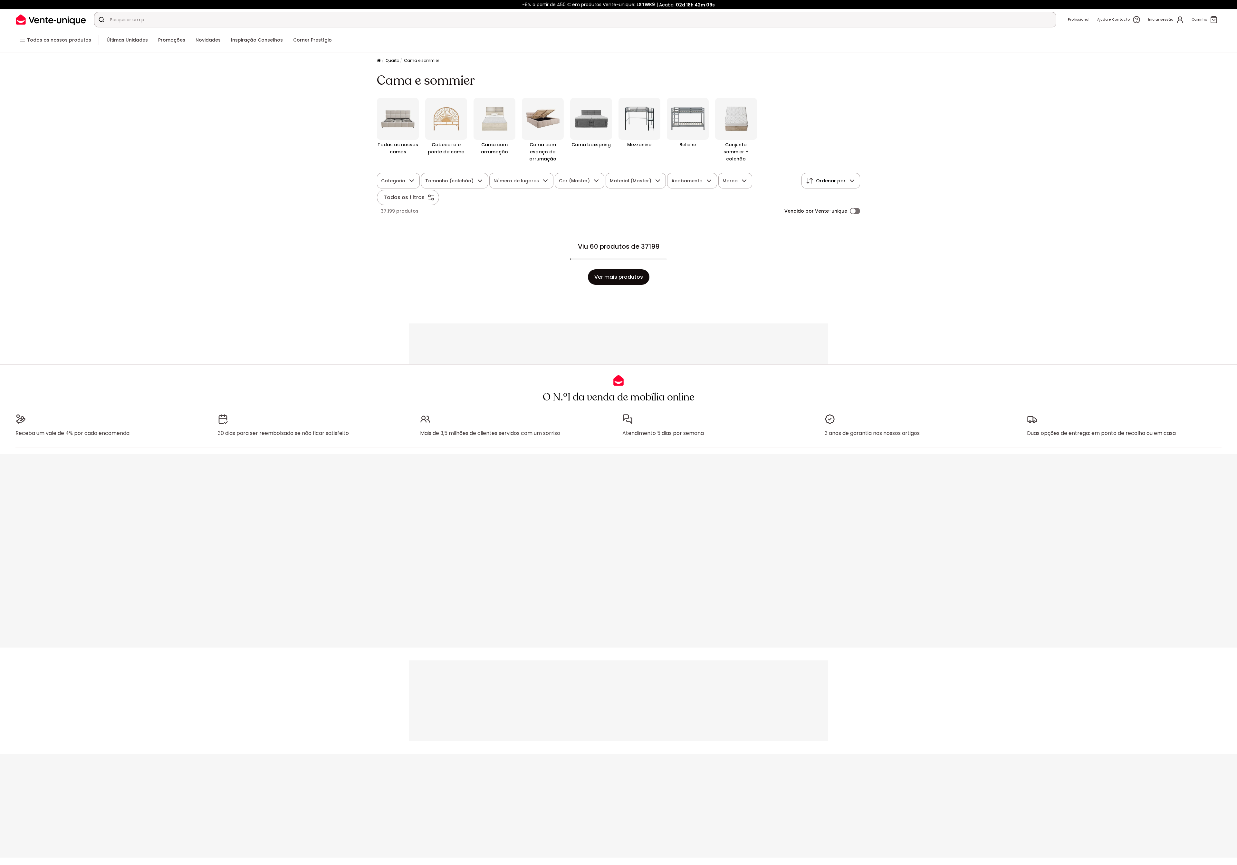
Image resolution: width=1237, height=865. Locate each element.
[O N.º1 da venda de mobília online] (50, 19)
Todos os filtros (404, 197)
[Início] (379, 61)
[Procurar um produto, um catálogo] (101, 20)
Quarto (392, 60)
